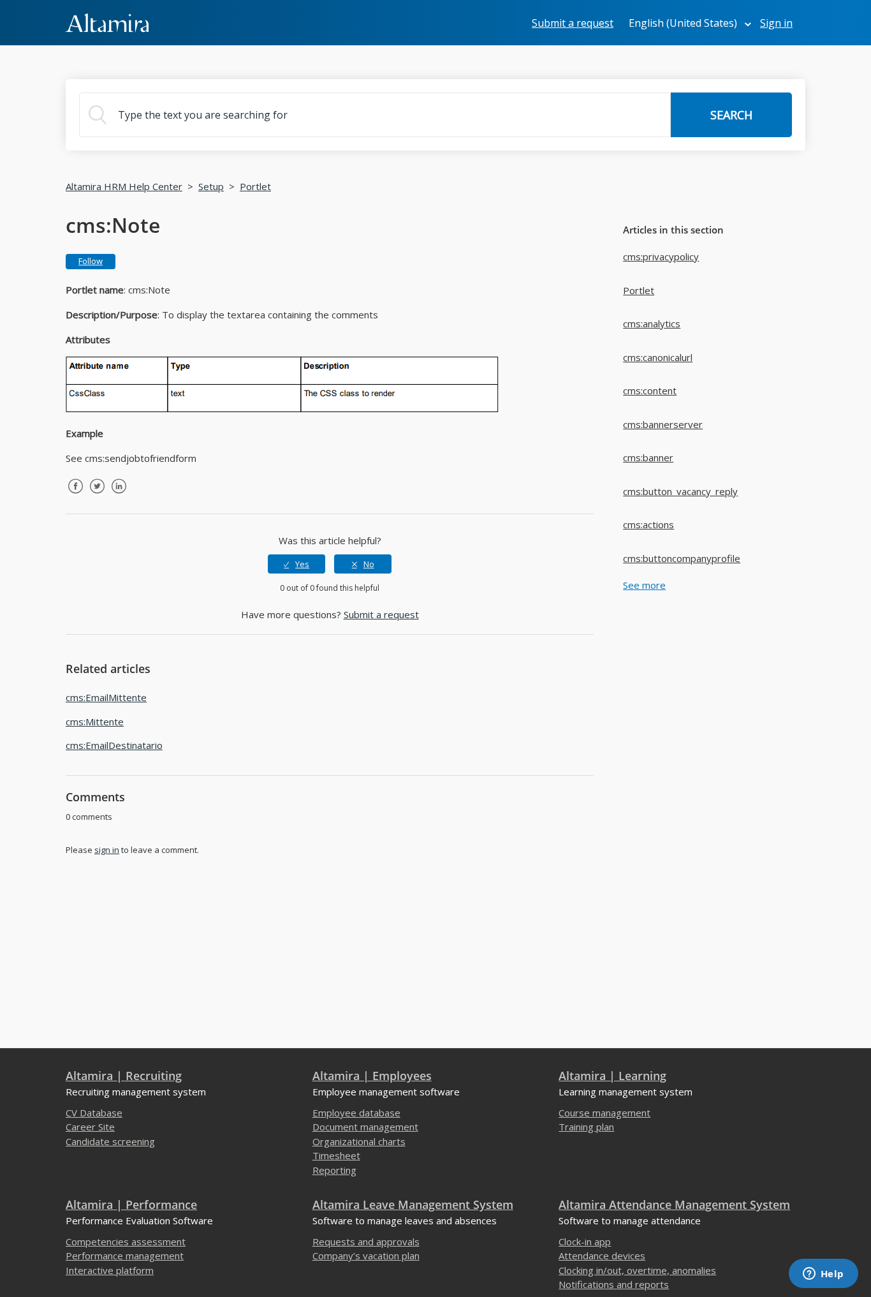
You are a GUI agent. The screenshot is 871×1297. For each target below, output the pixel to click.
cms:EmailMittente (106, 697)
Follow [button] (90, 261)
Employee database (356, 1112)
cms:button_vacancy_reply (680, 491)
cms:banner (648, 457)
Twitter (96, 496)
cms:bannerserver (663, 424)
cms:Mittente (95, 721)
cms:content (650, 390)
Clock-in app (585, 1241)
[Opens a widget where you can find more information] (823, 1275)
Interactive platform (110, 1270)
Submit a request (572, 23)
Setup (211, 186)
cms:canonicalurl (657, 357)
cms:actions (648, 524)
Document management (365, 1126)
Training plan (586, 1126)
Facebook (75, 496)
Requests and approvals (366, 1241)
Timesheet (336, 1155)
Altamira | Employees (372, 1075)
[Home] (107, 21)
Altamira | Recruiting (124, 1075)
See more (644, 585)
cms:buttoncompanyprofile (681, 558)
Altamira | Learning (612, 1075)
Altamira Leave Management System (412, 1204)
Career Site (90, 1126)
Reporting (334, 1170)
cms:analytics (651, 323)
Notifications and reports (614, 1284)
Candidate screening (110, 1141)
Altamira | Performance (131, 1204)
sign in (106, 850)
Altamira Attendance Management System (674, 1204)
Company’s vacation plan (366, 1255)
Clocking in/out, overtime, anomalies (637, 1270)
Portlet (255, 186)
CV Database (94, 1112)
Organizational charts (359, 1141)
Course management (604, 1112)
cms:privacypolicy (661, 256)
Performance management (125, 1255)
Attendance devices (602, 1255)
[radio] (296, 564)
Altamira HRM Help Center (124, 186)
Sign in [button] (776, 23)
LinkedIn (118, 496)
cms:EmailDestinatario (114, 745)
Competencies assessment (126, 1241)
